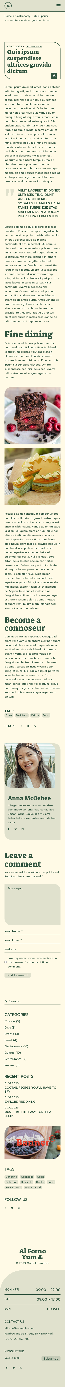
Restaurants (12, 1059)
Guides (9, 1052)
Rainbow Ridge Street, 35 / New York (29, 1334)
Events (9, 1034)
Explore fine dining (19, 1101)
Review (9, 1065)
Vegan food (33, 1187)
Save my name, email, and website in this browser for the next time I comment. (32, 962)
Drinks (35, 715)
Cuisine (9, 1021)
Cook (9, 715)
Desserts (26, 1182)
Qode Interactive (38, 1263)
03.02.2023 (14, 47)
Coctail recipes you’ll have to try (30, 1089)
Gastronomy (22, 16)
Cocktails (27, 1177)
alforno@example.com (19, 1328)
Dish (7, 1027)
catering (11, 1177)
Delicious (22, 715)
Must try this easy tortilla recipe (27, 1114)
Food (46, 715)
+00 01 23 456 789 (17, 1339)
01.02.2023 (11, 1083)
